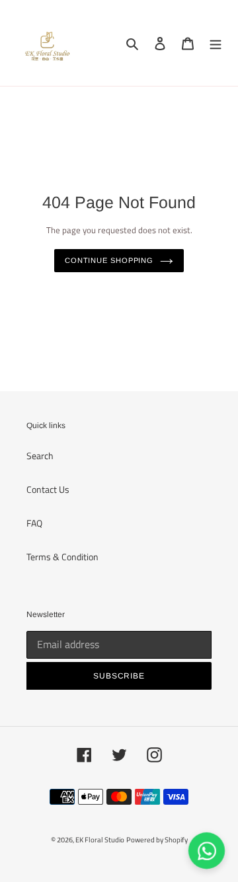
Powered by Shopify (157, 839)
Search (40, 455)
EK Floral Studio (99, 839)
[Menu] (215, 43)
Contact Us (47, 489)
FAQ (34, 523)
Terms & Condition (62, 557)
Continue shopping (109, 260)
